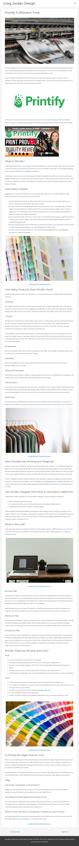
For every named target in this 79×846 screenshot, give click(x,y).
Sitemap (30, 839)
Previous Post (14, 832)
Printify (7, 194)
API (23, 673)
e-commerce (28, 171)
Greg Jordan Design (19, 3)
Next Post (66, 832)
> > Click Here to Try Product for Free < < (39, 284)
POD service (48, 481)
